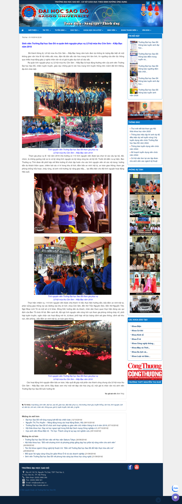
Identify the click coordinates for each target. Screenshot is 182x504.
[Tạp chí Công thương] (145, 375)
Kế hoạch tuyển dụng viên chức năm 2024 (144, 153)
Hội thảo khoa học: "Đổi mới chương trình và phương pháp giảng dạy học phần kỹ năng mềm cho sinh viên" (70, 442)
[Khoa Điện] (145, 244)
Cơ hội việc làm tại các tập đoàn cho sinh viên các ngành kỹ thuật (144, 159)
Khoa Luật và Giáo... (141, 356)
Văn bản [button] (146, 30)
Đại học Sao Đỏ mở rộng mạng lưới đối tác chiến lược (48, 419)
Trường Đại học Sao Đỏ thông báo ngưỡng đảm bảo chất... (148, 69)
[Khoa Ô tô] (145, 303)
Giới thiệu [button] (32, 30)
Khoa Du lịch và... (140, 352)
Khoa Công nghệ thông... (143, 343)
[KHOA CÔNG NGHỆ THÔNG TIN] (145, 184)
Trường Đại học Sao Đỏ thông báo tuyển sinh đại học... (148, 45)
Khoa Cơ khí (137, 330)
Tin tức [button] (46, 30)
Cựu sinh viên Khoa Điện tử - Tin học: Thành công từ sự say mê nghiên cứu (58, 431)
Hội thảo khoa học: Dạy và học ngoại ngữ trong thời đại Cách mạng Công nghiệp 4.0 (61, 428)
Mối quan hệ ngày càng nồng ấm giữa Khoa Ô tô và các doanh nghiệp (54, 453)
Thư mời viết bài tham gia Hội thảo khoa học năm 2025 (143, 130)
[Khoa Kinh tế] (145, 262)
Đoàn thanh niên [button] (129, 30)
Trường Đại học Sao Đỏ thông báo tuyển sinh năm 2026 (144, 92)
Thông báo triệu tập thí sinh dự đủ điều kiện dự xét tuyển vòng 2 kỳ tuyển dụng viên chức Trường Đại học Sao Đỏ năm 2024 (145, 138)
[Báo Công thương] (145, 366)
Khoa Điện (136, 326)
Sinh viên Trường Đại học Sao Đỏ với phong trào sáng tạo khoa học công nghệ (58, 456)
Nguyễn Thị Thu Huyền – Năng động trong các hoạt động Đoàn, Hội (54, 422)
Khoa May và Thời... (141, 347)
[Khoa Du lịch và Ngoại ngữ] (145, 226)
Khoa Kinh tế (138, 334)
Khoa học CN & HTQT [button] (93, 30)
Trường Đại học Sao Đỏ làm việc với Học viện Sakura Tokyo (50, 439)
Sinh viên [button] (111, 30)
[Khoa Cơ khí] (145, 205)
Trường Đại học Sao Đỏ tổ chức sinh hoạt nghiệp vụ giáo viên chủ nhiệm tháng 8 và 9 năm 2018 (66, 425)
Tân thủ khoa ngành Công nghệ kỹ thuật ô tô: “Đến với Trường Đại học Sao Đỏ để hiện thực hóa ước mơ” (69, 448)
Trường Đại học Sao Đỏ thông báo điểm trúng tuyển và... (148, 56)
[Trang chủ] (23, 30)
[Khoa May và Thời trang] (145, 283)
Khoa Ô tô (136, 339)
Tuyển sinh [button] (60, 30)
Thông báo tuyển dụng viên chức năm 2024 (144, 147)
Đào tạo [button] (74, 30)
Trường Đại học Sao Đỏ (47, 489)
